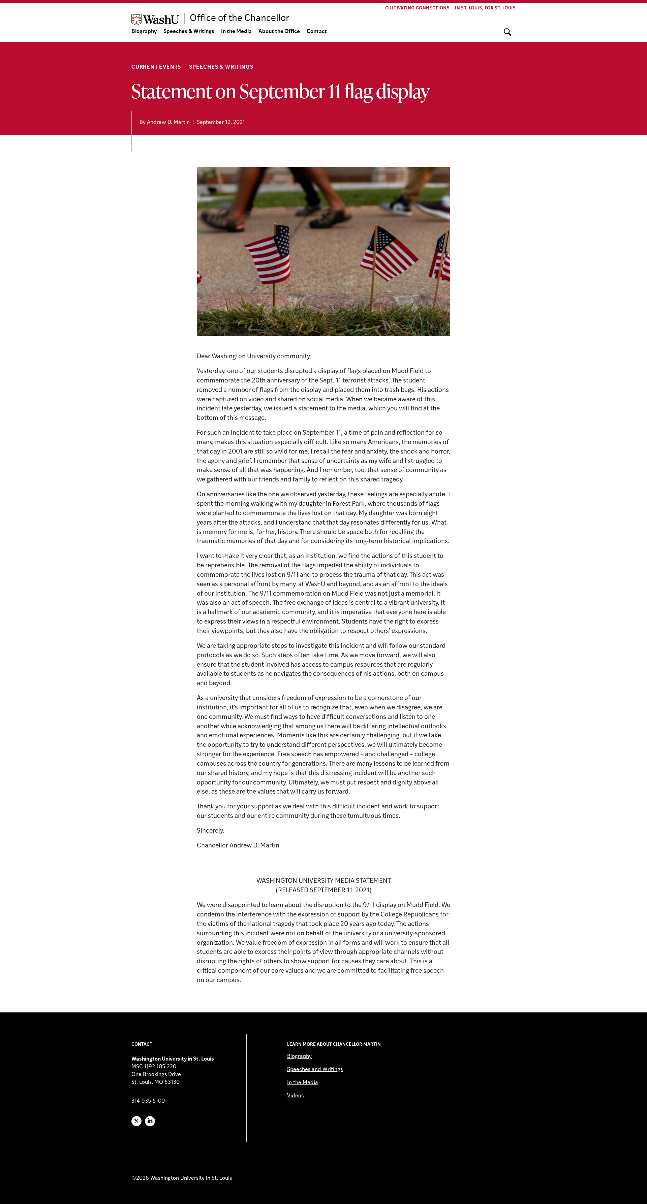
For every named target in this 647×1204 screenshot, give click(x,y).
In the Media (236, 31)
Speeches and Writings (315, 1069)
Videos (295, 1096)
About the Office (279, 31)
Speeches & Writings (188, 31)
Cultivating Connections (417, 8)
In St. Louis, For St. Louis (485, 8)
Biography (144, 31)
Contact (317, 31)
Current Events (156, 67)
